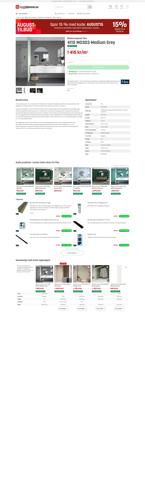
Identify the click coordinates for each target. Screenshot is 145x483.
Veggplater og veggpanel (45, 17)
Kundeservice (110, 8)
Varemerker (71, 13)
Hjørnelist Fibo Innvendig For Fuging (40, 202)
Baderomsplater (57, 17)
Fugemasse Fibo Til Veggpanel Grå (97, 202)
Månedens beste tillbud (83, 13)
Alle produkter (23, 13)
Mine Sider (116, 8)
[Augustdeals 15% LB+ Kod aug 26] (72, 26)
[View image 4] (40, 90)
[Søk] (89, 7)
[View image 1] (19, 90)
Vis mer (32, 213)
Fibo (68, 90)
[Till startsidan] (27, 7)
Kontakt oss (60, 13)
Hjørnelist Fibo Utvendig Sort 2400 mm (98, 220)
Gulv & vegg (20, 17)
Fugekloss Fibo (91, 234)
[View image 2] (26, 90)
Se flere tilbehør (71, 253)
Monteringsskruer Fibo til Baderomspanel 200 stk (44, 220)
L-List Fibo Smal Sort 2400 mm (39, 234)
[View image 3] (33, 90)
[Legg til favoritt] (61, 40)
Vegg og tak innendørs (30, 17)
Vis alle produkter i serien (120, 165)
